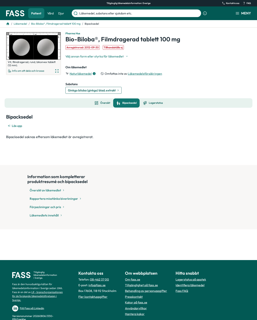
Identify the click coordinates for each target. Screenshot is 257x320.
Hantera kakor (135, 314)
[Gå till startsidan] (15, 13)
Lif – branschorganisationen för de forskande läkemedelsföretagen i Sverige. (37, 296)
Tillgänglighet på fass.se (141, 285)
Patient (36, 13)
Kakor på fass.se (136, 302)
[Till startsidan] (8, 23)
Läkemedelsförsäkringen (145, 73)
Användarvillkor (136, 308)
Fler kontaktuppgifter (92, 297)
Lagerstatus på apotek (191, 279)
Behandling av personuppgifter (146, 291)
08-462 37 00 (99, 279)
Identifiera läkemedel (190, 285)
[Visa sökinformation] (205, 13)
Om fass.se (132, 279)
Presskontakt (134, 297)
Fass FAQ (182, 291)
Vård (50, 13)
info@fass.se (97, 285)
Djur (61, 13)
